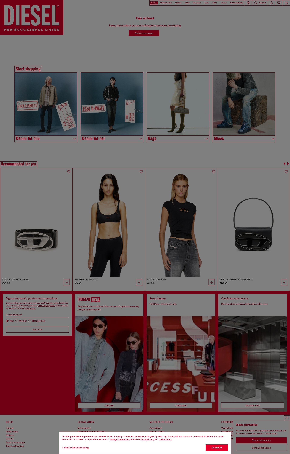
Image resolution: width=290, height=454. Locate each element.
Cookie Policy (165, 439)
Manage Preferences (120, 439)
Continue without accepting (75, 447)
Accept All (217, 447)
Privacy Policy (147, 439)
